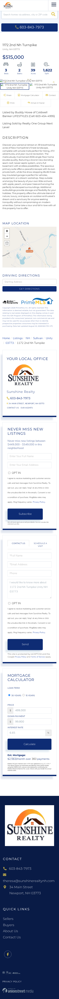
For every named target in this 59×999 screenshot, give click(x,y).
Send (25, 644)
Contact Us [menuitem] (12, 937)
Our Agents (27, 408)
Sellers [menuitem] (8, 919)
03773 (10, 343)
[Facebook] (7, 954)
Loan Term (14, 688)
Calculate (30, 744)
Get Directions (29, 288)
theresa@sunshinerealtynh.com (29, 881)
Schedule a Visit (40, 544)
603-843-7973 (32, 27)
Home (6, 338)
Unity (49, 338)
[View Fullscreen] (6, 243)
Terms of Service (38, 656)
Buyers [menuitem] (8, 925)
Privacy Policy (39, 502)
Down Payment (16, 716)
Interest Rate (15, 727)
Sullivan (38, 338)
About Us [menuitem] (10, 931)
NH (28, 338)
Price (11, 705)
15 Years (30, 695)
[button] (53, 15)
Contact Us (13, 408)
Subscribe (25, 513)
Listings (18, 338)
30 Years (16, 695)
